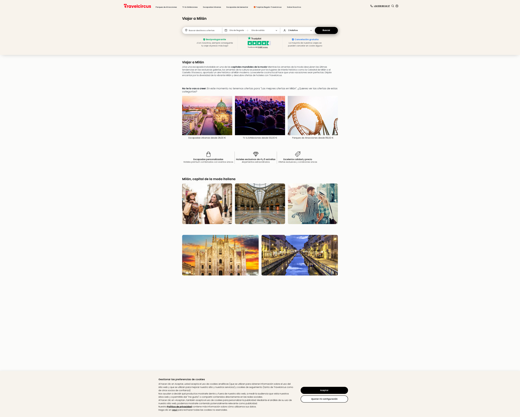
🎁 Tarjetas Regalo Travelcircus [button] (267, 7)
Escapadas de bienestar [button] (237, 7)
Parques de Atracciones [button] (166, 7)
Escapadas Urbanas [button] (212, 7)
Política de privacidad (179, 406)
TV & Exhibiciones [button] (190, 7)
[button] (392, 6)
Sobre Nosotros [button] (294, 7)
